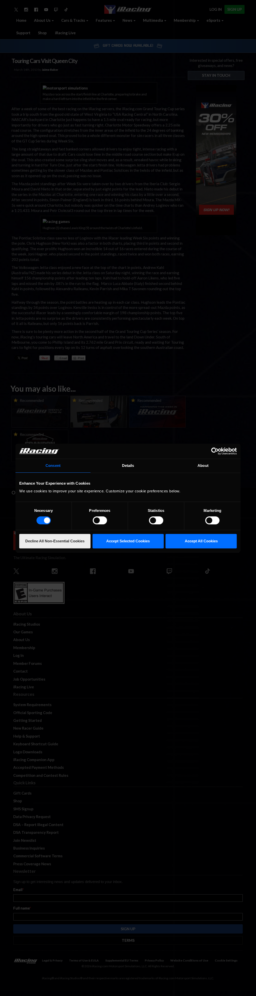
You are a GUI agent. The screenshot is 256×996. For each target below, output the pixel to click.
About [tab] (203, 465)
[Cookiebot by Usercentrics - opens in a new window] (215, 451)
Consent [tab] (53, 465)
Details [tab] (128, 465)
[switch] (100, 520)
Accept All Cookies (201, 541)
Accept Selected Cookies (128, 541)
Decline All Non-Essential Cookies (54, 541)
